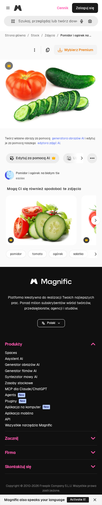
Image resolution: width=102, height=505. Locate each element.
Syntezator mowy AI (21, 377)
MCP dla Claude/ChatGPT (26, 389)
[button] (51, 323)
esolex (20, 178)
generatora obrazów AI (68, 138)
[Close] (95, 500)
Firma (10, 452)
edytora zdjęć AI (49, 143)
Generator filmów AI (21, 371)
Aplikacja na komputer (27, 407)
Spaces (11, 352)
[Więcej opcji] (34, 50)
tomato (37, 254)
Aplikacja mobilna (19, 413)
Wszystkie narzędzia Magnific (28, 425)
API (7, 419)
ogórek (58, 254)
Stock (35, 35)
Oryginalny (34, 66)
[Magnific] (51, 282)
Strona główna (15, 35)
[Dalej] (81, 158)
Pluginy (15, 401)
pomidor (16, 254)
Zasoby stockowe (19, 383)
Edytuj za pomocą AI (30, 159)
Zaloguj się (85, 8)
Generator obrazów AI (22, 364)
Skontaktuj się (18, 466)
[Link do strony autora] (9, 176)
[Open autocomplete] (11, 21)
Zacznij (11, 438)
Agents (14, 395)
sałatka (78, 254)
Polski (51, 323)
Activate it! (78, 500)
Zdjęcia (50, 35)
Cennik (63, 8)
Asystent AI (14, 358)
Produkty (13, 344)
